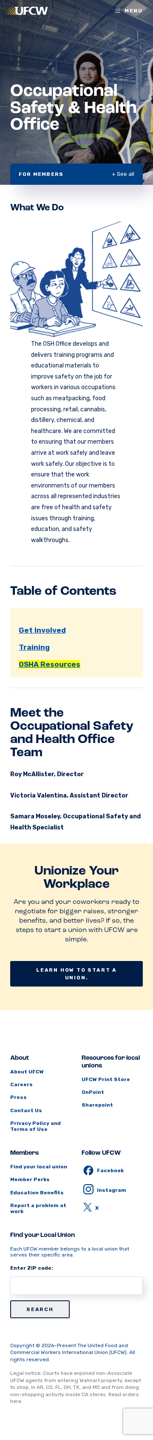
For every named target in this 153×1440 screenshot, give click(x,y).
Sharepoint (97, 1105)
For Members (41, 174)
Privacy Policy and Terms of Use (35, 1126)
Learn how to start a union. (76, 974)
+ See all (123, 174)
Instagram (111, 1190)
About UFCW (27, 1072)
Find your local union (38, 1167)
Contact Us (26, 1110)
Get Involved (42, 630)
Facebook (110, 1170)
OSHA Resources (49, 664)
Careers (21, 1084)
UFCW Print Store (106, 1079)
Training (34, 647)
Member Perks (30, 1179)
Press (18, 1097)
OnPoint (93, 1092)
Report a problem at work (38, 1208)
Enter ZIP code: (31, 1268)
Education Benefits (37, 1193)
